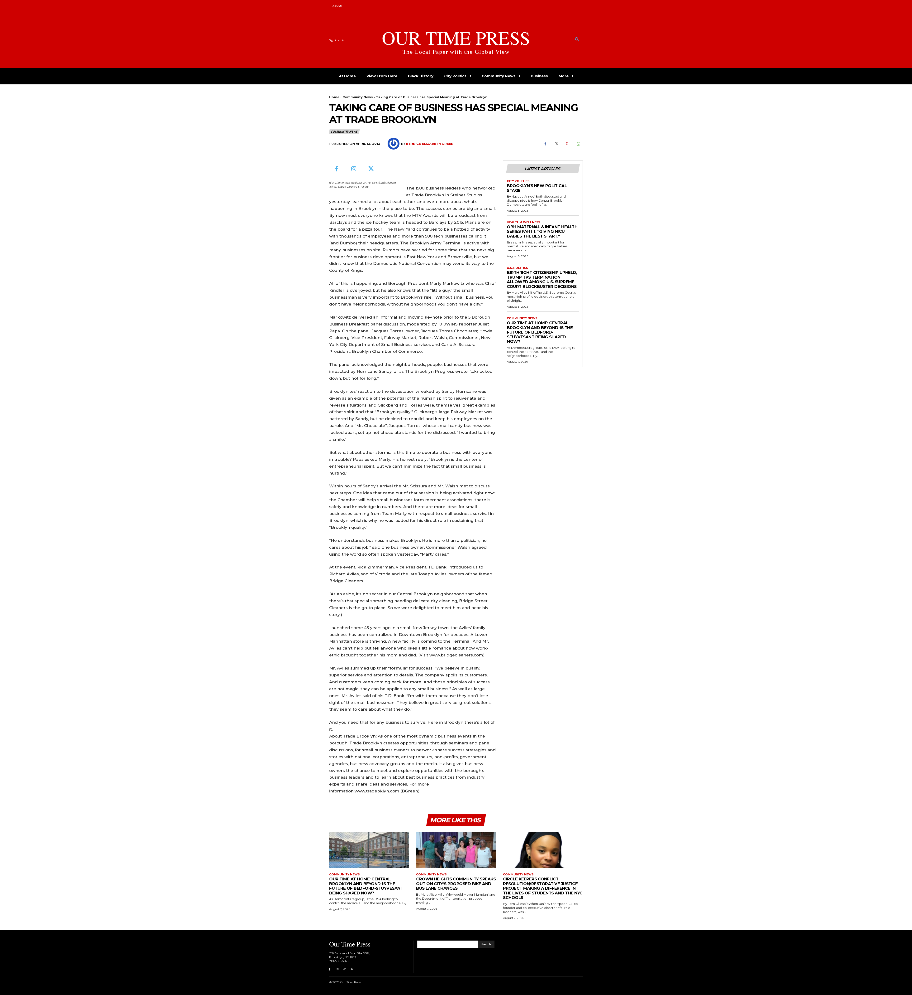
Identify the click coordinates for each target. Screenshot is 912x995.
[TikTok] (344, 969)
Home (334, 97)
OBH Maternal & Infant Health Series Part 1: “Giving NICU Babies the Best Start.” (542, 231)
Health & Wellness (523, 222)
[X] (556, 144)
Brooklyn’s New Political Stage (537, 188)
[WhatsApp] (578, 144)
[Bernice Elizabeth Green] (394, 144)
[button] (577, 39)
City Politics (518, 181)
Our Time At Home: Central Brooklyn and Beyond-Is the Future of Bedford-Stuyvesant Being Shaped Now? (540, 332)
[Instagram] (354, 169)
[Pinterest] (567, 144)
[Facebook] (545, 144)
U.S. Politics (517, 268)
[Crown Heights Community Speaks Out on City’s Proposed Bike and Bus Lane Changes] (456, 850)
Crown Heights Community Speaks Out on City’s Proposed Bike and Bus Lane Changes (456, 884)
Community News (357, 97)
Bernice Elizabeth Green (429, 144)
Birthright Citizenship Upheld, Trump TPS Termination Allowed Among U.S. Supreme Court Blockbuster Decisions (542, 279)
